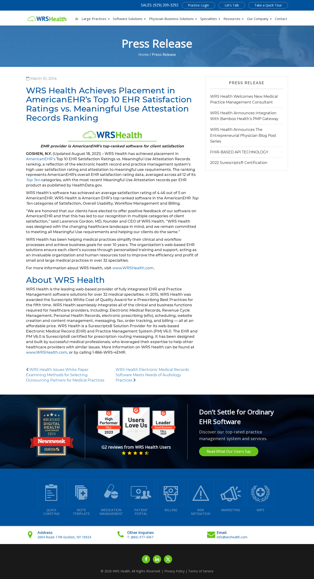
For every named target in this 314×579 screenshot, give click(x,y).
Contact (281, 18)
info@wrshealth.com (232, 537)
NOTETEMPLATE (81, 512)
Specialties (209, 18)
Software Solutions (128, 18)
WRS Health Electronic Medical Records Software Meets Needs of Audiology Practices (152, 374)
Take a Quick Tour (268, 5)
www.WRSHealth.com (133, 268)
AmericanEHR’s (40, 159)
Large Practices (94, 18)
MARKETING (230, 510)
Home (143, 54)
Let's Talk (232, 5)
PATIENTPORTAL (141, 512)
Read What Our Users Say (229, 451)
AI (76, 18)
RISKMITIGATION (200, 512)
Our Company (258, 18)
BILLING (171, 510)
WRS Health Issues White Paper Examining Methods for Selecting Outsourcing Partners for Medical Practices (65, 374)
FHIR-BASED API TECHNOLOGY (239, 152)
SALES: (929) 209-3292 (159, 5)
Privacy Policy (174, 571)
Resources (232, 18)
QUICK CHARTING (51, 512)
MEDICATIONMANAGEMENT (111, 512)
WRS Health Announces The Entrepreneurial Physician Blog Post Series (243, 135)
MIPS (260, 510)
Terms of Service (201, 571)
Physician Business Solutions (172, 18)
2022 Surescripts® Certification (238, 163)
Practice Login (198, 5)
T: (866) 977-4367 (140, 537)
